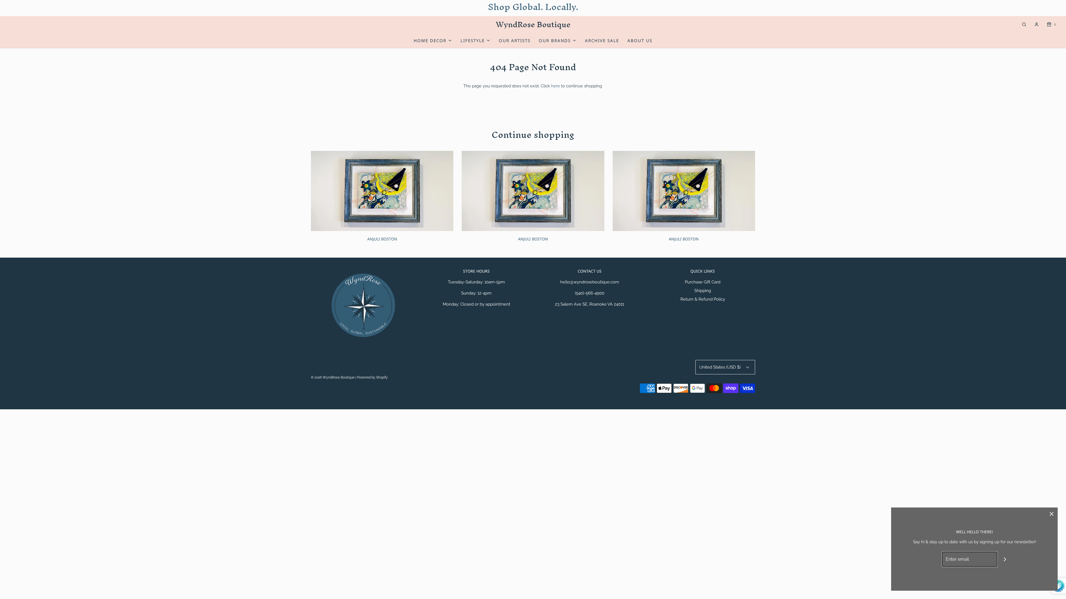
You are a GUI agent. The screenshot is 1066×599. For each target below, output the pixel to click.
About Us (639, 40)
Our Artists (515, 40)
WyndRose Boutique (533, 25)
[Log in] (1036, 24)
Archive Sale (602, 40)
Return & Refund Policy (702, 299)
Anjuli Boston (382, 239)
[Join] (1005, 559)
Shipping (702, 290)
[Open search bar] (1024, 24)
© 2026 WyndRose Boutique (333, 377)
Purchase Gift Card (702, 282)
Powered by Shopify (372, 377)
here (555, 85)
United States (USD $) (720, 367)
